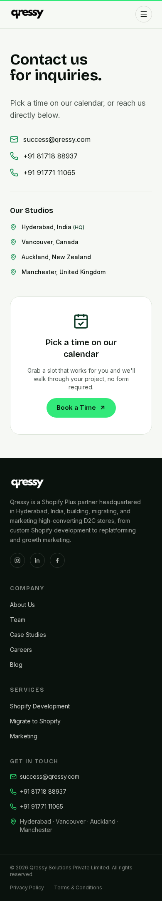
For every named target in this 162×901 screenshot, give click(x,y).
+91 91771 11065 (49, 172)
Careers (21, 649)
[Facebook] (57, 560)
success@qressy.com (57, 139)
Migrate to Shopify (35, 721)
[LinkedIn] (37, 560)
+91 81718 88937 (50, 156)
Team (17, 619)
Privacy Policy (27, 887)
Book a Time (76, 407)
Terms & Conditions (78, 887)
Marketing (23, 736)
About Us (22, 604)
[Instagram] (17, 560)
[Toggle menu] (143, 14)
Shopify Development (40, 706)
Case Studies (28, 634)
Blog (16, 664)
